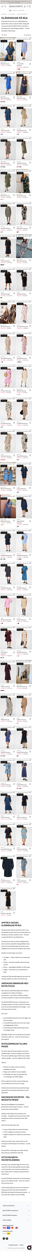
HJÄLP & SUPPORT (8, 1205)
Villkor (22, 1245)
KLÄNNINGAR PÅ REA (22, 14)
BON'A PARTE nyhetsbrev (10, 1210)
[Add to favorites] (14, 39)
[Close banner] (29, 2)
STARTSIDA (4, 14)
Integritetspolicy (13, 1245)
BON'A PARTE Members (10, 1215)
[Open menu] (1, 6)
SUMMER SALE (11, 14)
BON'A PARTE (7, 1220)
